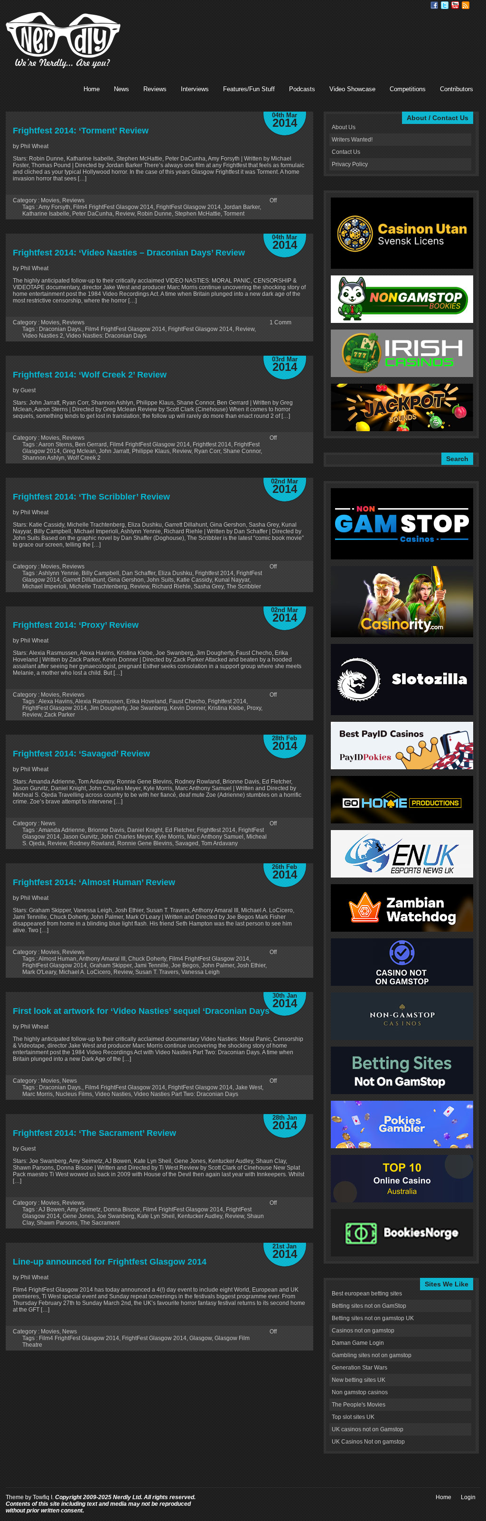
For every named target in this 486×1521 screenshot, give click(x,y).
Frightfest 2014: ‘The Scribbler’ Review (91, 496)
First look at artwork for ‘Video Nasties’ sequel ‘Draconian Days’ (142, 1011)
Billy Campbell (100, 573)
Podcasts (302, 89)
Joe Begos (185, 965)
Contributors (456, 89)
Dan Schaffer (138, 573)
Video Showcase (352, 89)
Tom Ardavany (219, 843)
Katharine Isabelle (45, 213)
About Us (343, 127)
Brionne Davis (106, 830)
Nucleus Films (74, 1094)
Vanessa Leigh (200, 972)
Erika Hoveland (146, 701)
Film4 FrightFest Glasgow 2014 (113, 207)
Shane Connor (242, 451)
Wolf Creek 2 (84, 457)
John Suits (160, 579)
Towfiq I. (43, 1497)
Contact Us (346, 152)
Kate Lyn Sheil (156, 1216)
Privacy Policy (350, 164)
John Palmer (218, 965)
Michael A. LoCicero (85, 972)
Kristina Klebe (226, 708)
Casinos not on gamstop (363, 1330)
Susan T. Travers (156, 972)
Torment (234, 213)
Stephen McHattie (198, 213)
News (121, 89)
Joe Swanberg (148, 708)
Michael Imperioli (44, 586)
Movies (50, 200)
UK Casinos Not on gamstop (368, 1441)
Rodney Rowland (91, 843)
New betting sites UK (358, 1380)
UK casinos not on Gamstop (367, 1429)
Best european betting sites (367, 1293)
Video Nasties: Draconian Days (106, 335)
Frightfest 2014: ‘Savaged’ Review (81, 753)
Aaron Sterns (55, 444)
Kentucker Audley (200, 1216)
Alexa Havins (55, 701)
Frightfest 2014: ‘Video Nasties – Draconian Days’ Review (129, 252)
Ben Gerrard (91, 444)
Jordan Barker (242, 207)
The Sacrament (100, 1222)
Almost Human (57, 958)
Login (468, 1497)
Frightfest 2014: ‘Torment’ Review (81, 130)
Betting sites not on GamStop (369, 1306)
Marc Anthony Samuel (215, 836)
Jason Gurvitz (80, 836)
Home (92, 89)
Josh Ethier (251, 965)
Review (124, 213)
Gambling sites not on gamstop (371, 1355)
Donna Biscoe (121, 1209)
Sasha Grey (209, 586)
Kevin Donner (187, 708)
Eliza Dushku (175, 573)
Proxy (254, 708)
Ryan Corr (207, 451)
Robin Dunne (154, 213)
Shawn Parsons (57, 1222)
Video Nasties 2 (42, 335)
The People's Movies (358, 1404)
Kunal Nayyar (232, 579)
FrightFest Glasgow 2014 (188, 207)
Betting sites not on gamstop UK (373, 1318)
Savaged (186, 843)
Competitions (408, 89)
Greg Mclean (79, 451)
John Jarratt (114, 451)
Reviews (155, 89)
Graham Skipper (110, 965)
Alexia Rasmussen (99, 701)
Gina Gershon (126, 579)
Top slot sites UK (353, 1417)
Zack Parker (59, 714)
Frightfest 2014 (212, 444)
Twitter (445, 5)
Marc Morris (37, 1094)
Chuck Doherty (147, 958)
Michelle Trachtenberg (98, 586)
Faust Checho (187, 701)
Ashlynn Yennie (58, 573)
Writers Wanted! (352, 139)
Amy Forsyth (54, 207)
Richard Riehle (171, 586)
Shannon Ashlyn (43, 457)
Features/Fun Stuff (249, 89)
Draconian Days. (60, 329)
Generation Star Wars (359, 1367)
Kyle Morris (169, 836)
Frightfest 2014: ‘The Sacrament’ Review (94, 1133)
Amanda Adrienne (61, 830)
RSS (465, 5)
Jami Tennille (151, 965)
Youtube (455, 5)
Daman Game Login (358, 1343)
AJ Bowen (51, 1209)
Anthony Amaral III (102, 958)
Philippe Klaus (150, 451)
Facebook (434, 5)
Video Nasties (113, 1094)
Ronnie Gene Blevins (144, 843)
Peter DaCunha (92, 213)
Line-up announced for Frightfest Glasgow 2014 (109, 1261)
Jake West (248, 1087)
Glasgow (200, 1338)
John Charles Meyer (126, 836)
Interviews (195, 89)
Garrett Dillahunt (84, 579)
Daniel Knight (144, 830)
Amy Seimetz (84, 1209)
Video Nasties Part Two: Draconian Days (186, 1094)
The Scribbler (243, 586)
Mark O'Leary (39, 972)
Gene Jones (78, 1216)
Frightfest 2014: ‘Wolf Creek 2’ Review (90, 374)
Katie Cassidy (194, 579)
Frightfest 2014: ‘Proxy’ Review (76, 625)
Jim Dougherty (108, 708)
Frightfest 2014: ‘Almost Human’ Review (94, 882)
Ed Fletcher (179, 830)
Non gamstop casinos (360, 1392)
